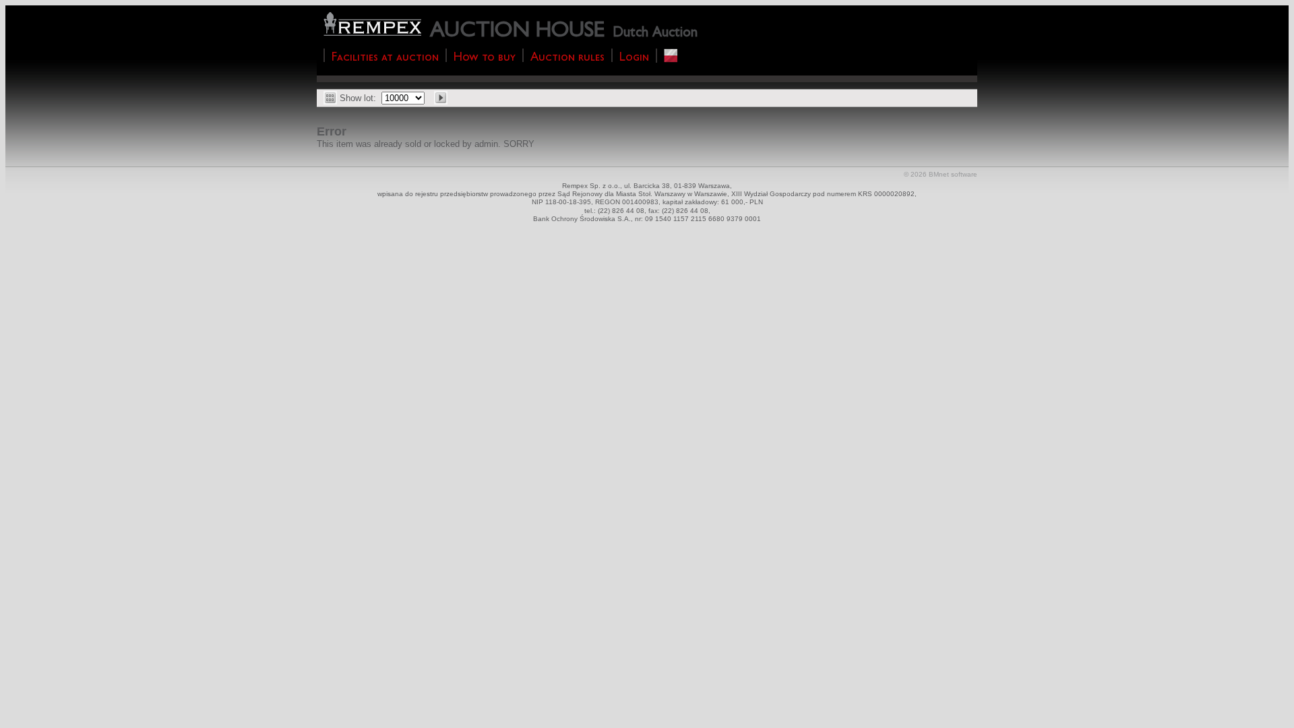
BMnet (939, 174)
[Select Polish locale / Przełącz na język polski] (671, 56)
